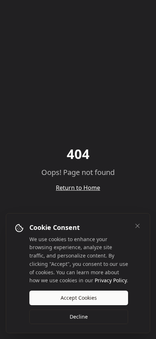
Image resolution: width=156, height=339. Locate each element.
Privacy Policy (111, 280)
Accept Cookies (79, 297)
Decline (79, 316)
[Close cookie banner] (137, 226)
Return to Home (78, 188)
